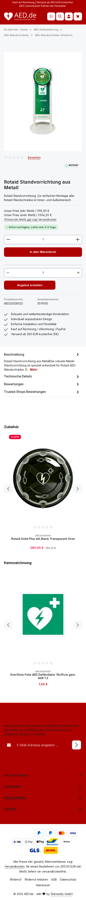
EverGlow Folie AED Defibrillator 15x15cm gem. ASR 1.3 (43, 676)
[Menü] (51, 16)
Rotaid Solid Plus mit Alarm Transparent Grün (43, 538)
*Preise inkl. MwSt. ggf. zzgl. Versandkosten (30, 219)
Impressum (43, 885)
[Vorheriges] (8, 489)
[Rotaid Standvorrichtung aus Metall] (43, 101)
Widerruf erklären (36, 879)
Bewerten (34, 157)
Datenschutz (68, 879)
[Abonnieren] (76, 744)
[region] (43, 101)
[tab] (42, 362)
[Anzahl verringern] (8, 239)
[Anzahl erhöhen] (77, 239)
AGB (54, 879)
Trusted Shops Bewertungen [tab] (25, 392)
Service (10, 809)
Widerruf (15, 879)
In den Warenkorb (43, 252)
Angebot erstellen (29, 285)
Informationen (15, 798)
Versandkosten (15, 866)
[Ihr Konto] (69, 16)
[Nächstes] (77, 489)
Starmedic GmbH (62, 894)
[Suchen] (60, 16)
